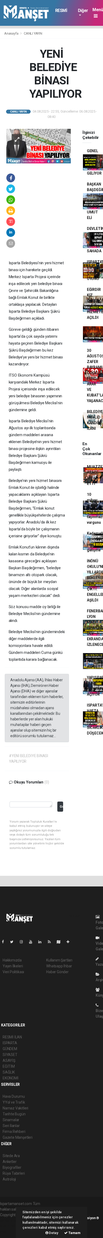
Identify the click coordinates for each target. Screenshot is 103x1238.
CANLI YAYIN (33, 33)
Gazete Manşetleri (17, 1137)
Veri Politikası (13, 972)
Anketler (9, 1161)
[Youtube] (32, 942)
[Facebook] (5, 942)
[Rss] (51, 942)
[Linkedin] (42, 942)
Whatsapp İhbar (59, 966)
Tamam (74, 1233)
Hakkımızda (12, 960)
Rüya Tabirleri (14, 1173)
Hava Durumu (14, 1096)
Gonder (61, 806)
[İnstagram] (23, 942)
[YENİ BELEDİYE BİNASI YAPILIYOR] (38, 146)
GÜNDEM (10, 1049)
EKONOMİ (10, 1078)
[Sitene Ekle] (70, 942)
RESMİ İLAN (61, 13)
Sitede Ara (11, 1156)
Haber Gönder (57, 972)
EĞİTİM (9, 1066)
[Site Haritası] (61, 942)
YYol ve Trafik (14, 1102)
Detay (53, 1233)
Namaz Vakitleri (15, 1108)
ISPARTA (10, 1043)
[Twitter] (14, 942)
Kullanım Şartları (59, 960)
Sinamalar (11, 1120)
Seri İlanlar (11, 1126)
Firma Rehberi (14, 1131)
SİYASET (10, 1055)
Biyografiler (12, 1167)
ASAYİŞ (9, 1060)
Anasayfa (11, 33)
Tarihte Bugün (14, 1114)
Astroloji (9, 1179)
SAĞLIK (9, 1072)
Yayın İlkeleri (13, 966)
